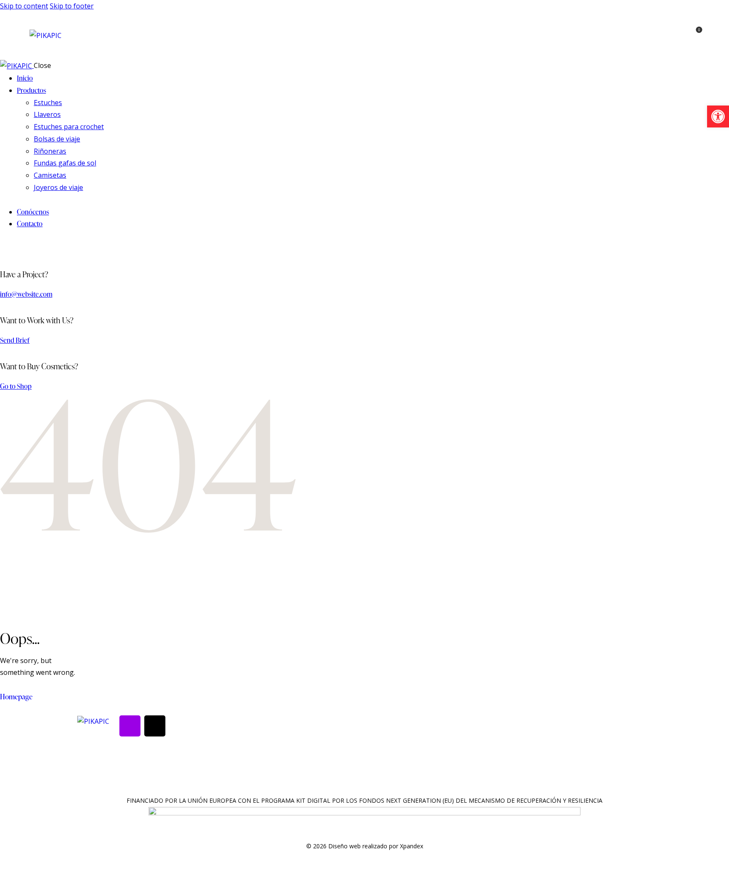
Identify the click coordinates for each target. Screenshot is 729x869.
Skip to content (24, 6)
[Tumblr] (154, 725)
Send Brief (15, 340)
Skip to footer (72, 6)
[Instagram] (129, 725)
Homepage (16, 696)
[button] (718, 116)
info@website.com (26, 294)
